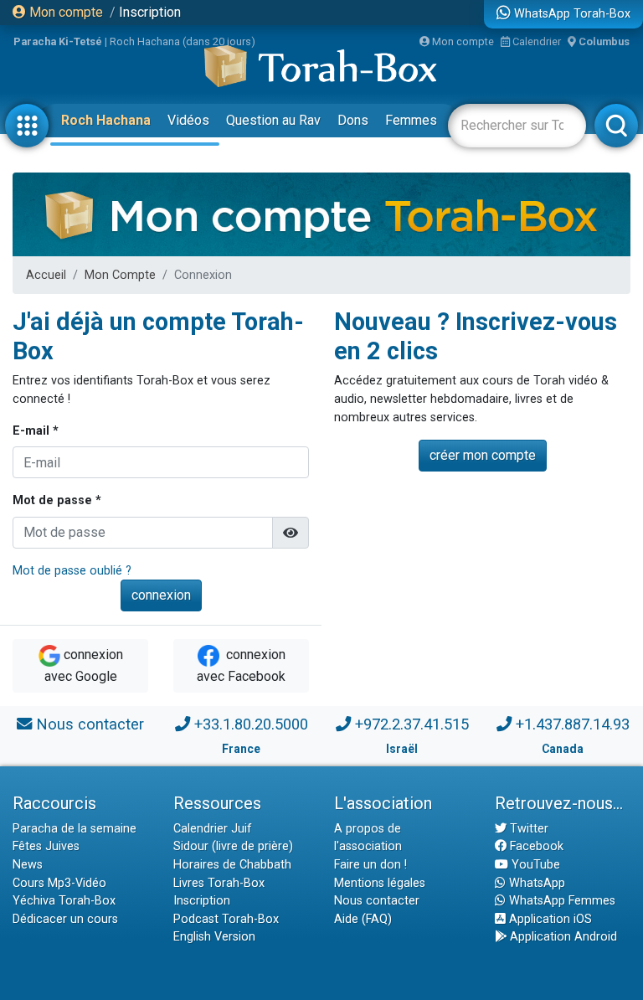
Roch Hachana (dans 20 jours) (182, 41)
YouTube (534, 865)
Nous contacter (90, 724)
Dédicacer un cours (65, 919)
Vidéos (188, 120)
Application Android (562, 937)
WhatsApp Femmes (560, 901)
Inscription (150, 12)
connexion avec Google (83, 666)
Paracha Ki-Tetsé (57, 41)
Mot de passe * (57, 500)
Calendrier (535, 41)
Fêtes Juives (46, 846)
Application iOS (549, 919)
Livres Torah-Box (219, 883)
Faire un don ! (370, 865)
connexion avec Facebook (241, 666)
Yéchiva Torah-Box (64, 901)
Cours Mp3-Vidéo (59, 883)
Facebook (535, 846)
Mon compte (64, 12)
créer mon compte (483, 455)
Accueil (46, 275)
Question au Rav (273, 120)
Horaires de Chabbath (232, 865)
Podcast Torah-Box (226, 919)
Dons (352, 120)
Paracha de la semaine (74, 829)
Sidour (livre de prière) (233, 846)
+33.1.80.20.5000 (251, 724)
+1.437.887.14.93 (573, 724)
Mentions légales (379, 883)
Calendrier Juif (212, 829)
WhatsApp (535, 883)
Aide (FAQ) (363, 919)
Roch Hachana (106, 120)
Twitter (527, 829)
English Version (214, 937)
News (28, 865)
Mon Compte (120, 275)
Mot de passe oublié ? (72, 571)
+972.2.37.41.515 (412, 724)
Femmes (411, 120)
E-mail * (36, 431)
